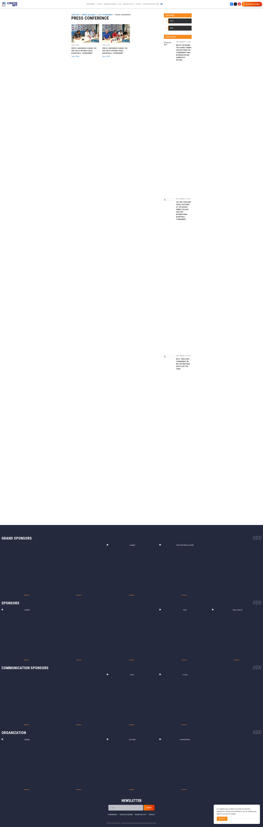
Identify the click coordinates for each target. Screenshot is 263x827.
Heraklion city (140, 815)
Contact (151, 815)
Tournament (113, 815)
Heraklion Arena (126, 815)
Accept (222, 819)
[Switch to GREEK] (161, 4)
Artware (153, 823)
